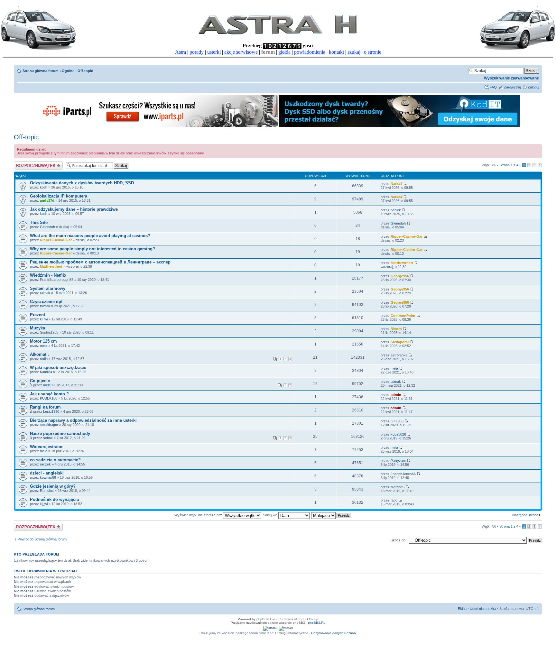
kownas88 (48, 477)
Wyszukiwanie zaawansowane (511, 78)
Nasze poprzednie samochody (60, 433)
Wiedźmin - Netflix (48, 275)
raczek (45, 464)
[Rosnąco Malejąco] (331, 515)
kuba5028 (398, 434)
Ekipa (462, 609)
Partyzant (398, 461)
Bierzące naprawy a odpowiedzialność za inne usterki (83, 420)
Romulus (47, 491)
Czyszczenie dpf (46, 301)
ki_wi (44, 319)
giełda (284, 52)
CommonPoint (403, 316)
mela (43, 345)
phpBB (261, 619)
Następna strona (525, 515)
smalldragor (49, 425)
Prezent (37, 314)
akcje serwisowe (241, 52)
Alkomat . (39, 354)
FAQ (493, 87)
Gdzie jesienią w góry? (53, 486)
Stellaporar (400, 342)
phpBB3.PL (316, 622)
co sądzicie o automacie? (55, 459)
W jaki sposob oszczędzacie (58, 367)
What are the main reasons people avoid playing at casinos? (90, 235)
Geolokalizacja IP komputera (58, 196)
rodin (44, 359)
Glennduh (47, 227)
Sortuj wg (270, 515)
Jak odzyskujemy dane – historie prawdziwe (74, 209)
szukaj (354, 52)
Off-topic (85, 71)
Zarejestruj (512, 87)
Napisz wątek (24, 163)
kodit (43, 187)
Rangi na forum (45, 407)
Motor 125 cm (43, 341)
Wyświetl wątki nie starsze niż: (198, 515)
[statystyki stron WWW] (270, 628)
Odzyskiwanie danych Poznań (333, 633)
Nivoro (396, 329)
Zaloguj (533, 87)
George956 (400, 276)
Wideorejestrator (46, 446)
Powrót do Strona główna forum (42, 539)
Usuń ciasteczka (483, 609)
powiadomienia (309, 52)
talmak (45, 293)
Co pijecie (40, 380)
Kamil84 (46, 372)
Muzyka (37, 328)
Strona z (508, 165)
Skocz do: (398, 540)
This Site (39, 222)
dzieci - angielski (47, 473)
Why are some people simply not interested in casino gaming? (92, 248)
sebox (48, 438)
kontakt (336, 52)
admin (396, 395)
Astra (180, 52)
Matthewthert (51, 266)
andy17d (47, 200)
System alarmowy (47, 288)
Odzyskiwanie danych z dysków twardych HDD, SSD (82, 182)
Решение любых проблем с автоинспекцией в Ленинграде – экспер (100, 262)
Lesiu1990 (51, 411)
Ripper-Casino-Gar (56, 240)
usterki (214, 52)
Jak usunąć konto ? (49, 394)
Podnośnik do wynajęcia (54, 499)
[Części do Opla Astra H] (157, 126)
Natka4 (396, 184)
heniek (396, 210)
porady (197, 52)
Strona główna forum (41, 71)
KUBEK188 (48, 398)
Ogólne (68, 71)
